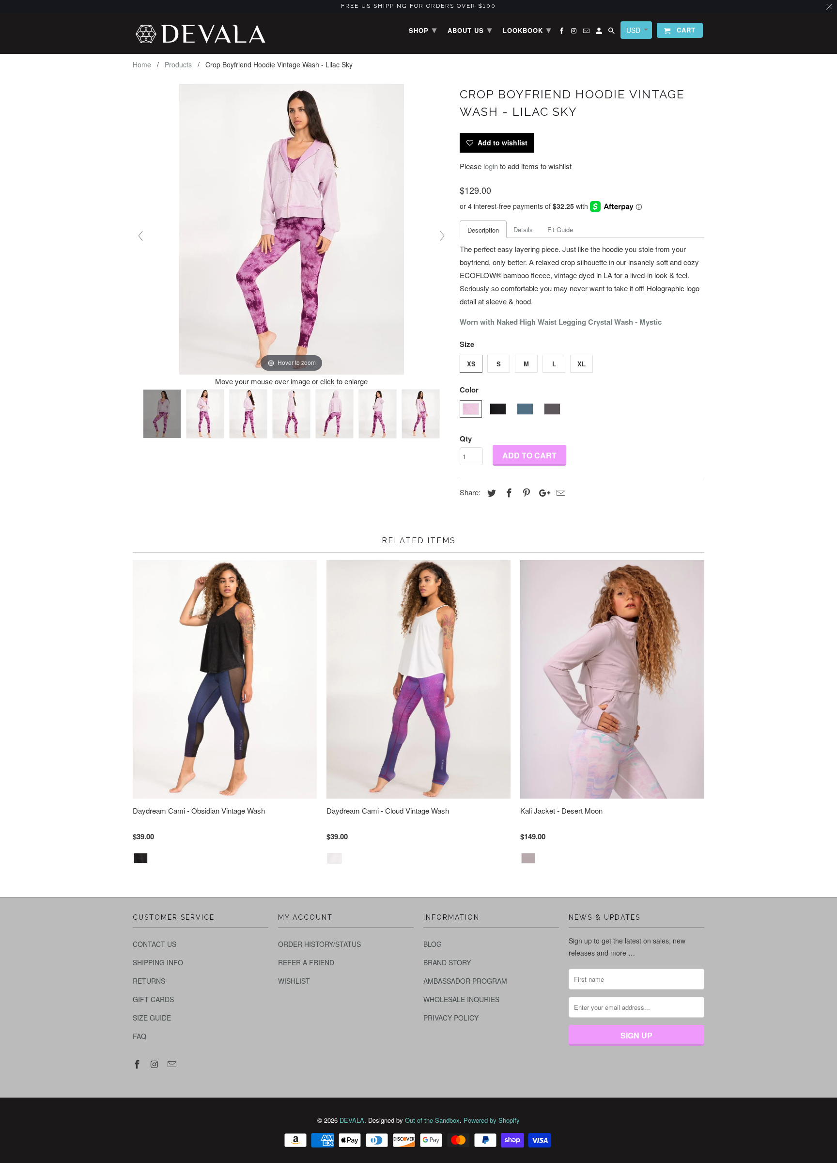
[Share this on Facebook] (507, 492)
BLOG (432, 944)
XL (581, 363)
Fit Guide (560, 229)
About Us (470, 29)
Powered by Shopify (492, 1120)
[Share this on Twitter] (490, 492)
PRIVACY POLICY (451, 1017)
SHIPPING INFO (158, 962)
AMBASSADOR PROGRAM (465, 981)
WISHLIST (294, 981)
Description (483, 230)
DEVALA (352, 1120)
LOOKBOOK (527, 29)
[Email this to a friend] (559, 492)
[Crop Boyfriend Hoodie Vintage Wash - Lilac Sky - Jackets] (162, 414)
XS (471, 363)
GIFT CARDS (153, 999)
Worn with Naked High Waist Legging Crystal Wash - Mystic (561, 321)
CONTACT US (154, 944)
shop (423, 29)
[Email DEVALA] (173, 1063)
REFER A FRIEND (306, 962)
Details (523, 229)
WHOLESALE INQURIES (461, 999)
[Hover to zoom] (291, 228)
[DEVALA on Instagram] (155, 1063)
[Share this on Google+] (542, 492)
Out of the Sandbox (432, 1120)
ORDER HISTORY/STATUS (319, 944)
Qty (466, 438)
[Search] (612, 32)
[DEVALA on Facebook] (138, 1063)
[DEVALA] (200, 33)
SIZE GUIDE (152, 1017)
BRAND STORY (447, 962)
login (490, 166)
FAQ (139, 1036)
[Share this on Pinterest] (525, 492)
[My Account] (600, 32)
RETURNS (149, 981)
